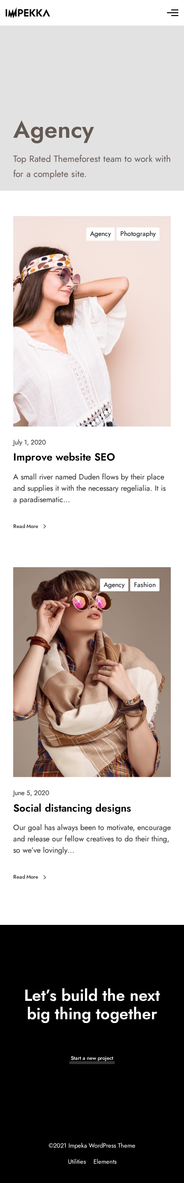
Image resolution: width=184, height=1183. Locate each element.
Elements (105, 1161)
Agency (100, 233)
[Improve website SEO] (92, 321)
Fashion (145, 584)
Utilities (77, 1161)
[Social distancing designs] (92, 672)
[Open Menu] (172, 12)
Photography (138, 233)
